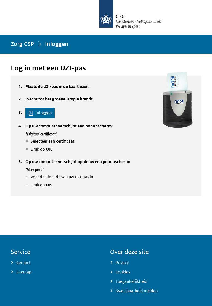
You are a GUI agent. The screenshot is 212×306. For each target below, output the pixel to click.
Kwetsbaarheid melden (137, 290)
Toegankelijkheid (131, 281)
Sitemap (23, 271)
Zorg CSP (22, 44)
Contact (23, 262)
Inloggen (44, 112)
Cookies (123, 271)
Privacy (122, 262)
